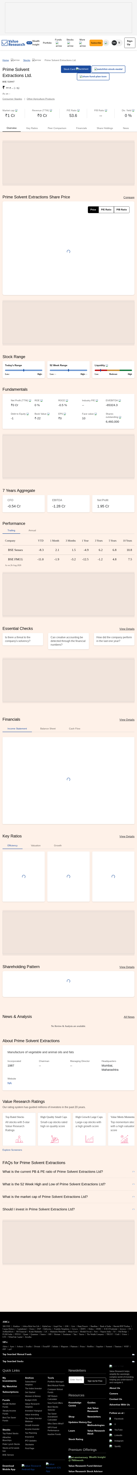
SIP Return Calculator (52, 1397)
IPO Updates (31, 1441)
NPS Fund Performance (53, 1429)
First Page (29, 1448)
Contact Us (115, 1399)
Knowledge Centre (74, 1404)
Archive (29, 1377)
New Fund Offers (55, 1403)
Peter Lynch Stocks (11, 1444)
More (82, 39)
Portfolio (47, 42)
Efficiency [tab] (13, 845)
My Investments (10, 1379)
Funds (58, 39)
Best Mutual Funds (56, 1385)
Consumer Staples (12, 99)
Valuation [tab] (36, 845)
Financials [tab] (81, 128)
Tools (51, 1377)
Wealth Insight (36, 43)
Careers (113, 1393)
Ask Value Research (93, 1409)
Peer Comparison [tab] (57, 128)
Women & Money (33, 1396)
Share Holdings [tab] (105, 128)
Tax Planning (31, 1433)
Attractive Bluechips (7, 1439)
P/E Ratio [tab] (106, 209)
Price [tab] (93, 209)
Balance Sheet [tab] (48, 728)
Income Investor (32, 1429)
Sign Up (130, 43)
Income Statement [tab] (17, 728)
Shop (71, 1416)
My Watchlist (10, 1386)
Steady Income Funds (9, 1412)
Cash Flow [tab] (74, 728)
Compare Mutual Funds (55, 1391)
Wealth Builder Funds (9, 1405)
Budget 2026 (31, 1400)
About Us (114, 1388)
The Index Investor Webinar (33, 1420)
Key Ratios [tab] (32, 128)
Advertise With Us (119, 1404)
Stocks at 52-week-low (11, 1449)
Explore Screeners (12, 1150)
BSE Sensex (8, 1455)
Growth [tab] (58, 845)
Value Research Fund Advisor (85, 1465)
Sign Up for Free (95, 1381)
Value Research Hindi (96, 1432)
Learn (71, 1430)
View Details (126, 629)
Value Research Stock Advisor (85, 1471)
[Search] (106, 42)
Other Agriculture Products (41, 99)
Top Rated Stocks (10, 1433)
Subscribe (96, 42)
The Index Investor (33, 1388)
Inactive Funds (54, 1434)
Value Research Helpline (32, 1405)
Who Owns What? (56, 1423)
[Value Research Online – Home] (13, 43)
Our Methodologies (96, 1423)
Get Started (30, 1392)
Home (6, 60)
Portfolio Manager (56, 1382)
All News (129, 1017)
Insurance (29, 1437)
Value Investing (32, 1414)
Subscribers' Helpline (30, 1383)
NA (10, 1083)
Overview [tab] (12, 128)
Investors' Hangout (33, 1411)
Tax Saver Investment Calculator (52, 1417)
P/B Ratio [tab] (121, 209)
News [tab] (126, 128)
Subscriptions (11, 1392)
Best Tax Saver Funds (9, 1419)
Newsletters (94, 1416)
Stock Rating (75, 1439)
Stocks (70, 39)
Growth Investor (32, 1425)
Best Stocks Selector (53, 1408)
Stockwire (29, 1444)
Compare (128, 197)
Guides (91, 1402)
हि (119, 43)
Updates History (77, 1422)
